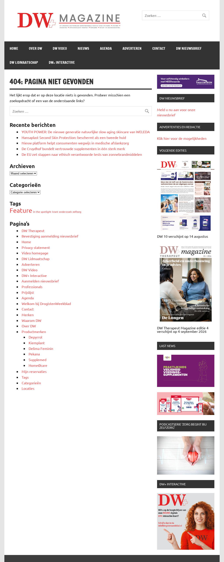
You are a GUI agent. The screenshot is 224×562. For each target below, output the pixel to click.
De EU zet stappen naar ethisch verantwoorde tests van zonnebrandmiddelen (82, 154)
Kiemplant (37, 342)
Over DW (35, 48)
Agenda (106, 48)
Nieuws (83, 48)
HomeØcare (38, 365)
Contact (158, 48)
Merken (28, 314)
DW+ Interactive (62, 62)
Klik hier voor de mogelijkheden (181, 138)
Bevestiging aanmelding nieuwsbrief (50, 236)
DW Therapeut (33, 230)
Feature (21, 210)
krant (55, 211)
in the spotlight (42, 211)
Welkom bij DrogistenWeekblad (46, 303)
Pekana (34, 354)
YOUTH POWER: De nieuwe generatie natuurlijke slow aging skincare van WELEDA (86, 131)
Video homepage (35, 253)
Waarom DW (31, 320)
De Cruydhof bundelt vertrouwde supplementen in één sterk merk (74, 148)
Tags (25, 377)
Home (14, 48)
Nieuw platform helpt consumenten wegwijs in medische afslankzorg (75, 143)
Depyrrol (35, 337)
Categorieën (31, 383)
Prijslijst (28, 292)
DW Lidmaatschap (24, 62)
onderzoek (65, 211)
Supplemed (37, 359)
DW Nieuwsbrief (188, 48)
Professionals (32, 286)
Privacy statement (36, 247)
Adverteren (132, 48)
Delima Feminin (41, 348)
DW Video (60, 48)
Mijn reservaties (34, 371)
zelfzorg (77, 211)
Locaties (28, 388)
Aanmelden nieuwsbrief (40, 281)
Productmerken (34, 331)
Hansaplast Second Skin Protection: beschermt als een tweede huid (74, 137)
